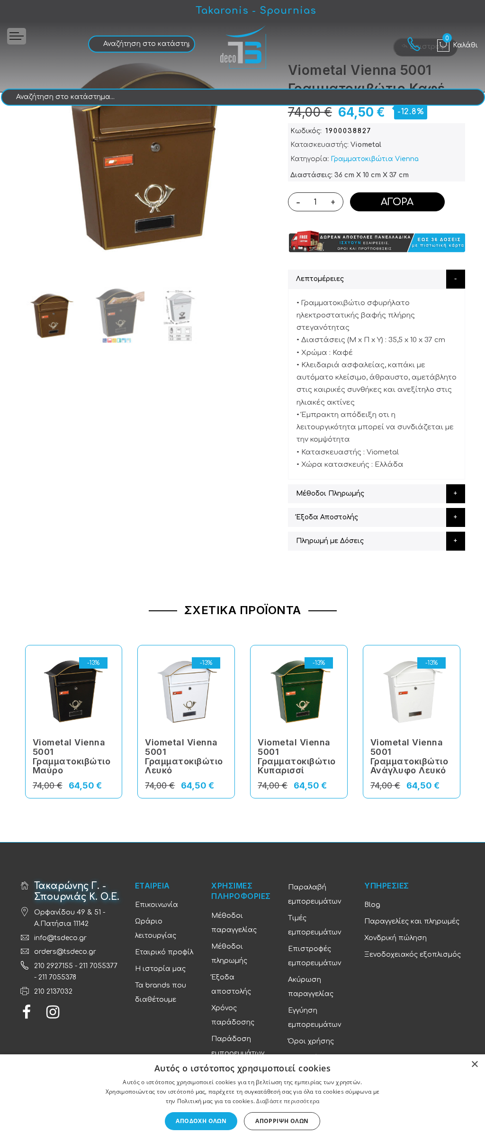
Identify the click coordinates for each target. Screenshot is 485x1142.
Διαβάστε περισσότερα (287, 1101)
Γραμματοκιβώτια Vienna (375, 159)
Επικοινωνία (156, 904)
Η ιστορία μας (160, 968)
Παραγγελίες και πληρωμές (411, 921)
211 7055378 (57, 977)
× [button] (474, 1064)
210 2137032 (53, 991)
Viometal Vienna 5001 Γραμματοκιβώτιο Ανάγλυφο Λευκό (409, 756)
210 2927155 (53, 966)
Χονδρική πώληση (395, 938)
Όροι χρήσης (311, 1041)
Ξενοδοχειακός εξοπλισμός (412, 954)
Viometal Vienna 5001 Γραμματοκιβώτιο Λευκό (184, 756)
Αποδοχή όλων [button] (201, 1121)
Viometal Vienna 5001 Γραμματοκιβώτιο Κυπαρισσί (297, 756)
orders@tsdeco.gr (65, 951)
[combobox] (141, 44)
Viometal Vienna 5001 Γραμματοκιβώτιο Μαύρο (72, 756)
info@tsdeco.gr (60, 938)
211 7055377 (98, 966)
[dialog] (242, 1098)
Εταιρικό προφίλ (164, 952)
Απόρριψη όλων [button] (281, 1121)
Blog (372, 904)
